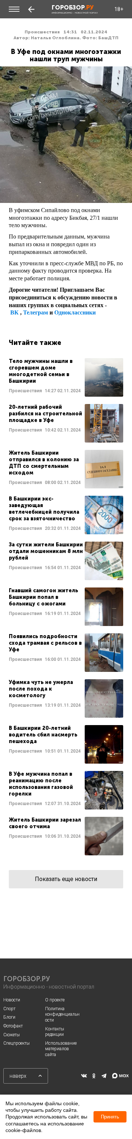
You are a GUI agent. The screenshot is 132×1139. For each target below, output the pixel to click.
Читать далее (66, 377)
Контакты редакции (54, 1031)
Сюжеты (11, 1034)
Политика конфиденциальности (62, 1014)
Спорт (9, 1008)
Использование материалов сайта (61, 1049)
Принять (110, 1117)
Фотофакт (13, 1026)
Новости (11, 999)
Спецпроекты (16, 1043)
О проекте (55, 999)
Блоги (9, 1017)
